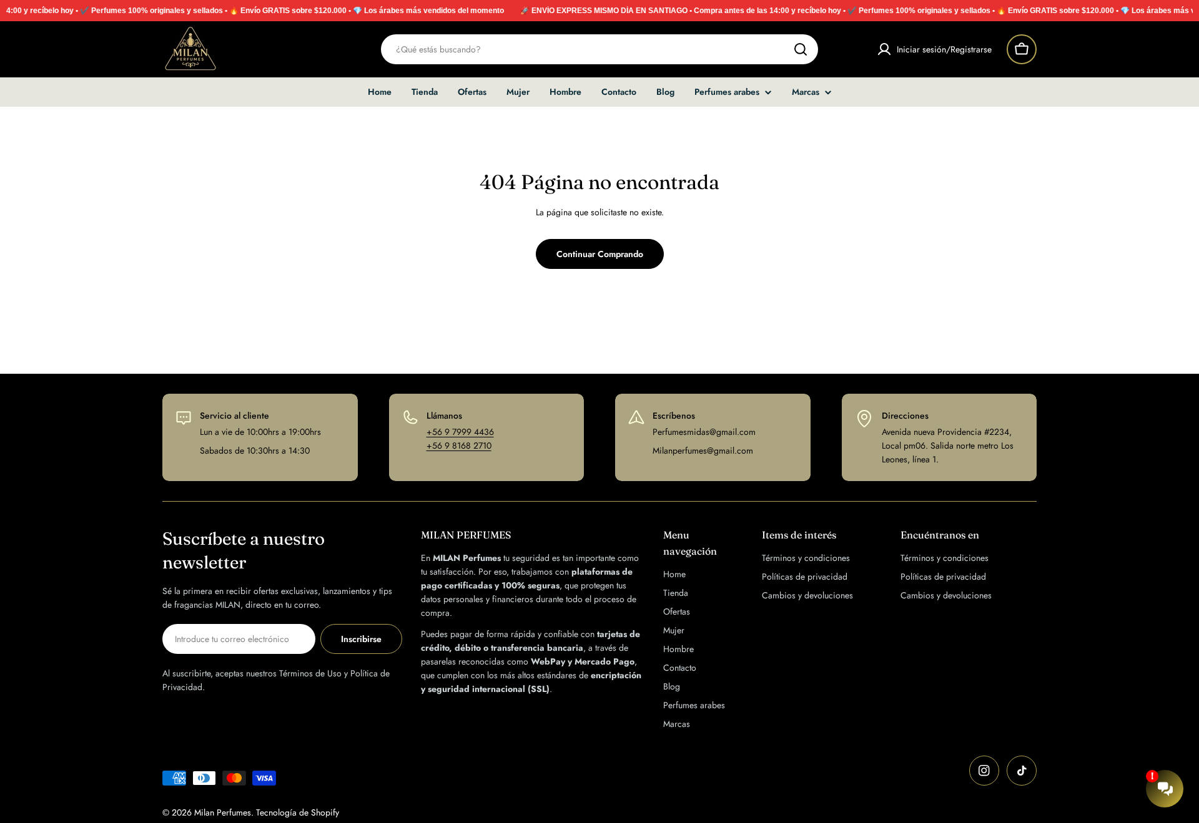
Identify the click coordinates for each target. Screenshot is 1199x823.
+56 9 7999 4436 (460, 432)
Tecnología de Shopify (297, 812)
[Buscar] (800, 49)
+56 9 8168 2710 (459, 445)
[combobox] (599, 49)
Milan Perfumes (222, 812)
